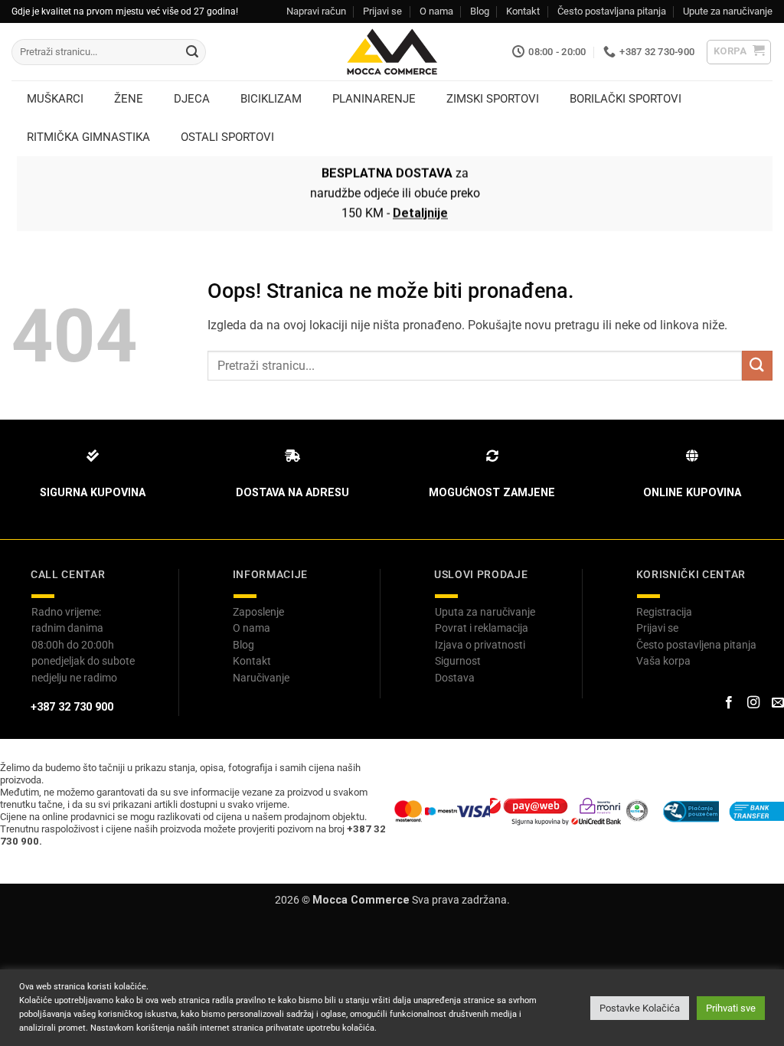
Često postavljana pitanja (611, 11)
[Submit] (192, 52)
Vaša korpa (663, 661)
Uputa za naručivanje (485, 612)
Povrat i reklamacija (481, 628)
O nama (436, 11)
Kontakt (523, 11)
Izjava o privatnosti (480, 645)
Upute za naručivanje (728, 11)
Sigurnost (458, 661)
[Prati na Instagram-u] (753, 703)
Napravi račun (316, 11)
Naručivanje (261, 678)
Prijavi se (382, 11)
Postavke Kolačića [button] (639, 1008)
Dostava (455, 678)
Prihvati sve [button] (731, 1008)
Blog (479, 11)
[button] (739, 52)
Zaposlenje (258, 612)
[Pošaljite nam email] (778, 703)
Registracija (664, 612)
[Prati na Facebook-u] (728, 703)
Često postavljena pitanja (696, 645)
